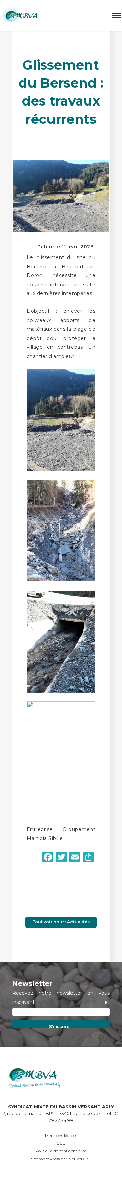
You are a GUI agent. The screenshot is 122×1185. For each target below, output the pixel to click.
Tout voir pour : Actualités (61, 921)
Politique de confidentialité (60, 1150)
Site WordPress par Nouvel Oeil (61, 1158)
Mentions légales (61, 1135)
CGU (61, 1143)
